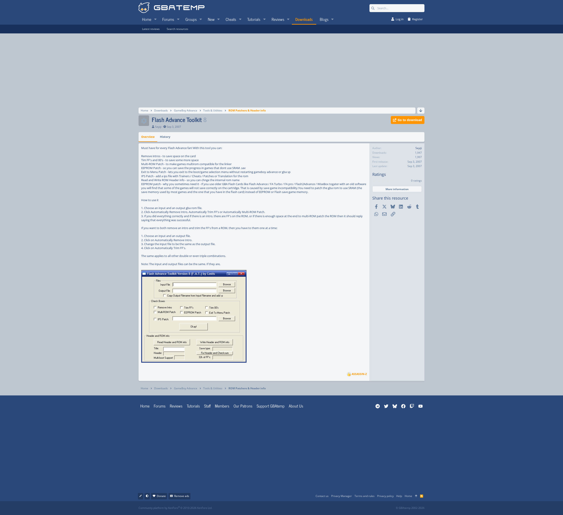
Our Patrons (243, 405)
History (165, 137)
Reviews (176, 405)
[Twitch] (305, 508)
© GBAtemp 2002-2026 (410, 508)
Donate (161, 496)
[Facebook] (285, 508)
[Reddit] (295, 508)
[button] (155, 19)
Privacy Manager (341, 496)
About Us (296, 405)
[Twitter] (314, 508)
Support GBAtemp (271, 405)
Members (222, 405)
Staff (207, 405)
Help (399, 496)
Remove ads (181, 496)
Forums (160, 405)
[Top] (416, 496)
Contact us (322, 496)
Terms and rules (365, 496)
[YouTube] (324, 508)
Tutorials (193, 405)
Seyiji (158, 127)
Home (145, 405)
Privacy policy (385, 496)
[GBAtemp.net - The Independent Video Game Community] (172, 8)
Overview (148, 137)
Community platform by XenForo (175, 508)
